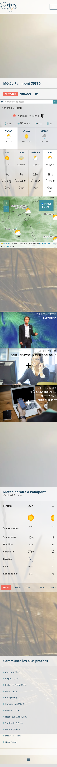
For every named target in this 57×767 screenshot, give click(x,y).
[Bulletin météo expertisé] (28, 330)
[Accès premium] (28, 403)
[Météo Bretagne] (8, 7)
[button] (18, 233)
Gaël (11, 697)
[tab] (6, 587)
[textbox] (30, 102)
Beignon (12, 678)
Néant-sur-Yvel (16, 716)
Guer (11, 742)
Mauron (12, 710)
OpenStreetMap (47, 243)
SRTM (6, 246)
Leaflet (6, 243)
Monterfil (13, 735)
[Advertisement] (28, 45)
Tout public (10, 94)
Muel (11, 691)
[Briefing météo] (28, 366)
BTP (36, 94)
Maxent (12, 729)
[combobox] (30, 102)
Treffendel (14, 723)
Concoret (12, 672)
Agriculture (25, 94)
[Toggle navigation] (53, 7)
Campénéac (14, 704)
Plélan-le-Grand (15, 685)
